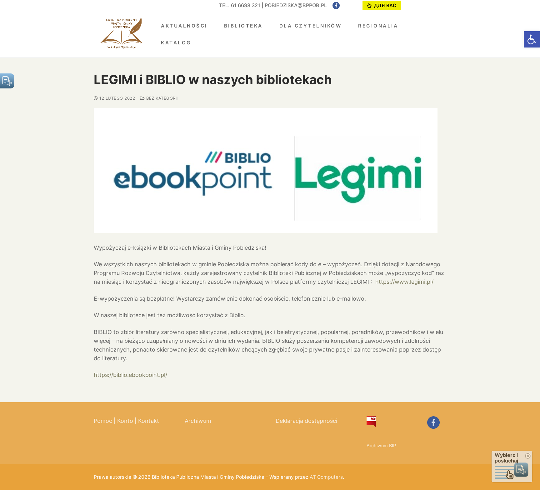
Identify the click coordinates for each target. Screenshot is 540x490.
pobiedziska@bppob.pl (296, 5)
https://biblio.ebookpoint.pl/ (130, 375)
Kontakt (148, 421)
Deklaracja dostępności (306, 421)
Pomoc (103, 421)
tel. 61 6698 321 (239, 5)
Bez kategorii (161, 98)
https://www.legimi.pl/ (404, 281)
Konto (125, 421)
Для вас (384, 5)
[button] (532, 39)
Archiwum (198, 421)
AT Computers (326, 477)
